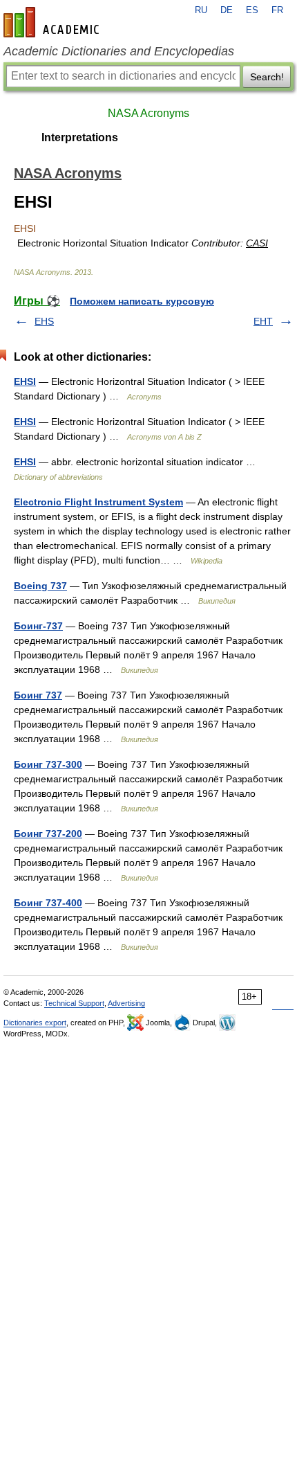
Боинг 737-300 (48, 764)
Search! (267, 76)
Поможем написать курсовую (142, 301)
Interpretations (79, 137)
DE (226, 10)
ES (252, 10)
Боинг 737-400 (48, 902)
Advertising (126, 1003)
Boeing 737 (40, 585)
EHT (263, 321)
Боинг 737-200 (48, 833)
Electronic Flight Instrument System (98, 501)
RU (201, 10)
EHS (44, 321)
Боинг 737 (38, 695)
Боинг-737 (38, 625)
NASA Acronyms (148, 113)
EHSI (25, 381)
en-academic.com (53, 22)
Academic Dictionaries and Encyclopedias (118, 51)
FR (277, 10)
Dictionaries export (34, 1022)
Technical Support (74, 1003)
